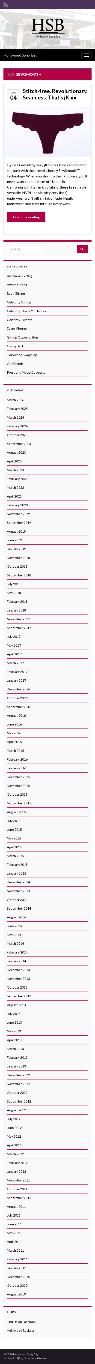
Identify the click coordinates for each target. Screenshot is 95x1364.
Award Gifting (17, 285)
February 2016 (17, 759)
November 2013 (18, 978)
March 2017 (15, 663)
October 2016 (17, 698)
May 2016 (14, 733)
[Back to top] (84, 1353)
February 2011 (17, 1259)
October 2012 (17, 1092)
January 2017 (16, 680)
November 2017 (18, 619)
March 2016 (15, 750)
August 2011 (16, 1206)
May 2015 (14, 838)
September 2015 (19, 803)
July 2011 (14, 1215)
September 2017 (19, 628)
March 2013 (15, 1049)
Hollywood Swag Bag (20, 55)
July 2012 (14, 1119)
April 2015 (14, 847)
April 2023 (14, 461)
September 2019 (19, 523)
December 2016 (18, 689)
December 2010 (18, 1277)
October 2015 (17, 794)
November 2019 (18, 514)
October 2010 (17, 1285)
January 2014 (16, 961)
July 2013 (14, 1014)
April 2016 (14, 742)
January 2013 (16, 1066)
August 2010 (16, 1294)
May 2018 (14, 593)
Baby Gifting (16, 293)
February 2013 (17, 1057)
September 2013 (19, 996)
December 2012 (18, 1075)
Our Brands (15, 364)
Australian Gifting (20, 276)
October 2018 (17, 566)
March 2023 (15, 470)
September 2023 (19, 444)
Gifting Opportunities (23, 337)
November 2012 (18, 1084)
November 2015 (18, 786)
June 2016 (14, 724)
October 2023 (17, 435)
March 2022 (15, 487)
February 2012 (17, 1163)
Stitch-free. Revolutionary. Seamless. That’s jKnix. (55, 94)
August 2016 (16, 715)
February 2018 (17, 601)
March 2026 (15, 400)
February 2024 (17, 426)
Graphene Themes (35, 1358)
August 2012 (16, 1110)
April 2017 (14, 654)
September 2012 (19, 1101)
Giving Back (15, 346)
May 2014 (14, 935)
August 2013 (16, 1005)
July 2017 (14, 637)
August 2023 (16, 452)
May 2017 (14, 645)
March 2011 (15, 1250)
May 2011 (14, 1233)
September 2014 (19, 908)
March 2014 (15, 943)
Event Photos (17, 328)
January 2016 (16, 768)
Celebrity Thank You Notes (26, 311)
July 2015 (14, 821)
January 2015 (16, 873)
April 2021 (14, 496)
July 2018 (14, 584)
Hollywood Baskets (21, 1330)
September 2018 (19, 575)
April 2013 (14, 1040)
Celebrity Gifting (19, 302)
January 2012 (16, 1171)
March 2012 (15, 1154)
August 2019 (16, 531)
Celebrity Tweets (19, 320)
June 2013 (14, 1022)
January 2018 (16, 610)
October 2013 (17, 987)
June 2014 (14, 926)
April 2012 (14, 1145)
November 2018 (18, 558)
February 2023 (17, 479)
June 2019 (14, 540)
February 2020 (17, 505)
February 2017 (17, 672)
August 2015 (16, 812)
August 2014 (16, 917)
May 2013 (14, 1031)
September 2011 (19, 1198)
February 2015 (17, 864)
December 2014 (18, 882)
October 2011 (17, 1189)
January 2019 (16, 549)
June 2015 (14, 829)
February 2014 (17, 952)
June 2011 (14, 1224)
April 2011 (14, 1242)
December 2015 (18, 777)
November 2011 (18, 1180)
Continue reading (26, 217)
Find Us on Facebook (21, 1322)
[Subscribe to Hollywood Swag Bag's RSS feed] (5, 3)
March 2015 (15, 856)
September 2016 (19, 707)
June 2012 (14, 1128)
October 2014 (17, 900)
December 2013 (18, 970)
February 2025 (17, 409)
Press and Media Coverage (26, 372)
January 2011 (16, 1268)
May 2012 (14, 1136)
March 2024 (15, 417)
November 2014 (18, 891)
